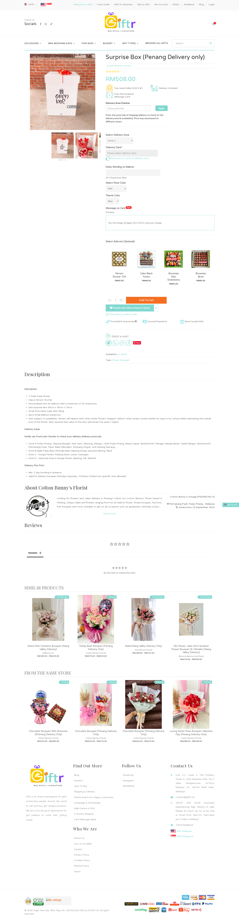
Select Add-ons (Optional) (120, 241)
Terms (77, 871)
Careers (78, 849)
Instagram (128, 780)
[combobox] (193, 43)
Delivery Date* (114, 147)
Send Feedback (184, 825)
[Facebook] (40, 24)
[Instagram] (46, 24)
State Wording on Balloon (120, 166)
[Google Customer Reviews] (58, 902)
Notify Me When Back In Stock (131, 308)
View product (48, 622)
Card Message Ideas (85, 819)
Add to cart (146, 300)
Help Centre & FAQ (84, 808)
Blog (76, 775)
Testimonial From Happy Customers (93, 797)
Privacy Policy (81, 854)
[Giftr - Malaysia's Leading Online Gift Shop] (119, 22)
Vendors (78, 780)
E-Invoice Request (84, 813)
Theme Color (113, 195)
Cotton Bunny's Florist (118, 65)
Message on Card (118, 208)
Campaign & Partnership (87, 802)
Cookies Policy (82, 860)
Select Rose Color (116, 182)
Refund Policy (81, 865)
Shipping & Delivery (84, 791)
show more (109, 513)
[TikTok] (51, 24)
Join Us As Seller (83, 843)
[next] (211, 631)
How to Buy (80, 786)
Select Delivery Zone (117, 134)
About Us (79, 838)
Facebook (128, 775)
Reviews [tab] (32, 552)
